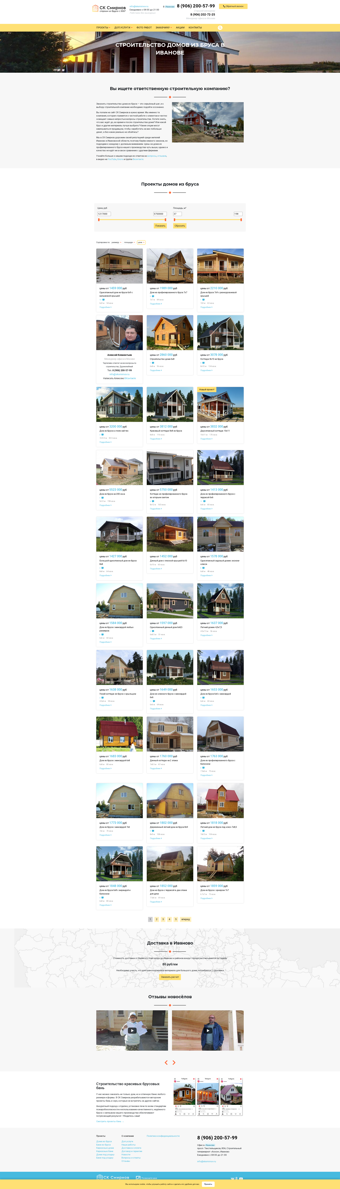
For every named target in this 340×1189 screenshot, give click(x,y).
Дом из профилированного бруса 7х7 (168, 292)
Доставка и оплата (131, 1148)
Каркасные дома (105, 1148)
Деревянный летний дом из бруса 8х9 (169, 827)
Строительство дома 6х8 (162, 359)
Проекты (102, 27)
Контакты (195, 27)
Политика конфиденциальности (163, 1136)
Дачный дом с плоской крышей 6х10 (168, 560)
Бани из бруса (103, 1144)
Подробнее (104, 307)
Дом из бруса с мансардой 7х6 (114, 827)
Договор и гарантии (132, 1151)
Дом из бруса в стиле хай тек (113, 431)
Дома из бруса (104, 1141)
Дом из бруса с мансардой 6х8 (114, 760)
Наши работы (129, 1144)
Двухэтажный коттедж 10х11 (215, 431)
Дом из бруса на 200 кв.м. (112, 494)
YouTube (112, 159)
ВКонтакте (130, 378)
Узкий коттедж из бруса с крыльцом (117, 694)
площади (128, 242)
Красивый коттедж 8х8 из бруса (166, 431)
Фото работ (144, 27)
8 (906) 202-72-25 (202, 14)
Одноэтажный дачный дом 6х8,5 (166, 627)
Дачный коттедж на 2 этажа (164, 760)
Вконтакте (138, 159)
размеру (116, 242)
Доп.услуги (122, 27)
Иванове (169, 6)
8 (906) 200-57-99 (196, 5)
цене (140, 242)
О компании (128, 1136)
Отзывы (126, 1161)
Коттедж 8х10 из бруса (211, 359)
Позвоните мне (148, 1178)
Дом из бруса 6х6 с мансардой (215, 694)
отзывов (161, 156)
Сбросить (180, 225)
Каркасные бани (104, 1151)
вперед (186, 919)
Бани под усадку (104, 1157)
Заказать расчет (170, 977)
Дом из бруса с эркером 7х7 (214, 890)
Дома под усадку (105, 1154)
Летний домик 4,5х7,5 (211, 627)
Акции (180, 27)
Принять (208, 1184)
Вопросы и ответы (131, 1157)
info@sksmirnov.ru (139, 6)
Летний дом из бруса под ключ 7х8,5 (218, 827)
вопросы (151, 156)
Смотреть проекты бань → (110, 1121)
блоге (120, 159)
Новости (126, 1154)
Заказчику (163, 27)
